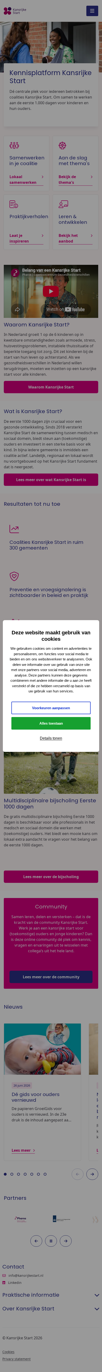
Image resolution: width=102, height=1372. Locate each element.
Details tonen (51, 738)
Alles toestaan (51, 723)
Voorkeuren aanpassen (51, 708)
